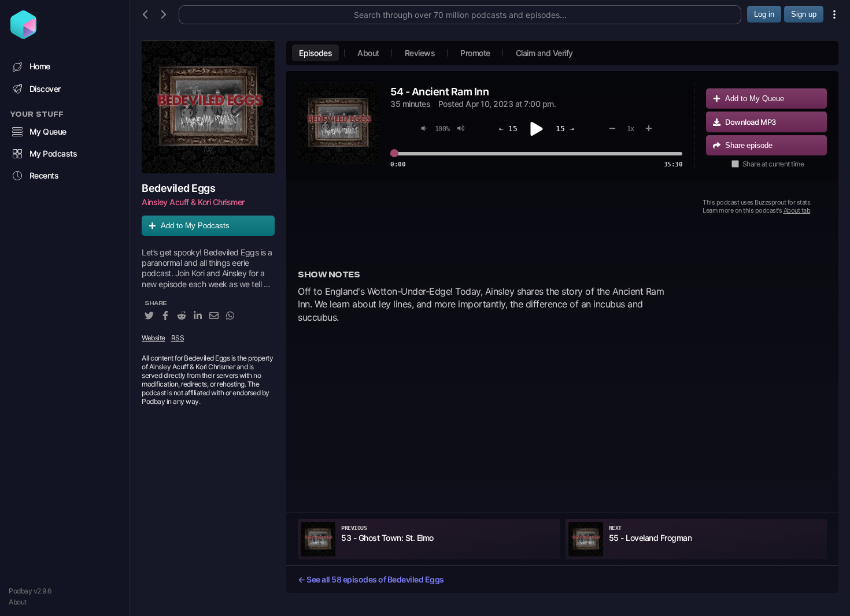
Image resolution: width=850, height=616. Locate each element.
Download (750, 122)
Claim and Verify (544, 53)
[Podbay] (23, 35)
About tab (797, 210)
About (18, 602)
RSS (177, 337)
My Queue (47, 131)
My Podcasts (53, 153)
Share (749, 145)
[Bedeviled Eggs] (208, 106)
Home (39, 66)
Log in (764, 14)
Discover (45, 89)
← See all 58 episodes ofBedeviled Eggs (371, 579)
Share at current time (773, 163)
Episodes (315, 53)
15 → (565, 128)
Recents (44, 175)
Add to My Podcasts (195, 225)
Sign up (803, 14)
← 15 (508, 128)
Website (153, 337)
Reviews (420, 53)
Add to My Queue (754, 98)
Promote (475, 53)
